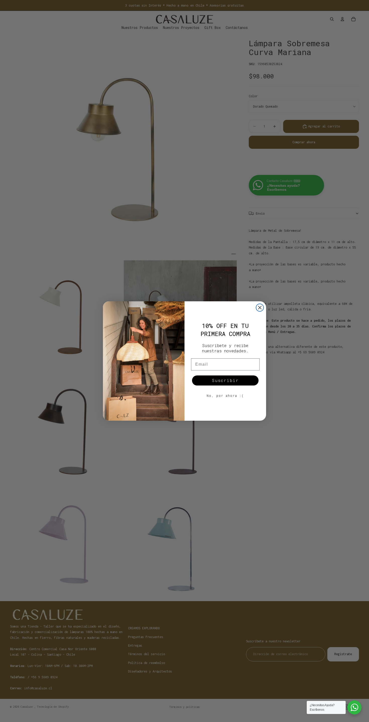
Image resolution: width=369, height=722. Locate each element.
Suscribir (225, 380)
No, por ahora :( (225, 396)
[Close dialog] (260, 307)
